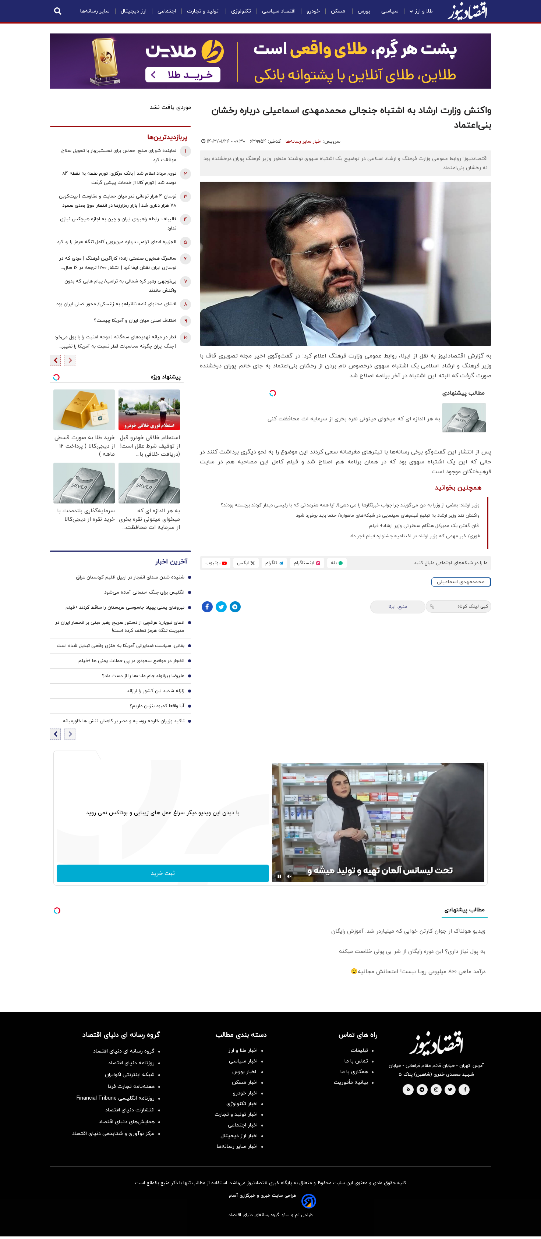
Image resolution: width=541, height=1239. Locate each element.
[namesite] (467, 11)
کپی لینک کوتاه (472, 606)
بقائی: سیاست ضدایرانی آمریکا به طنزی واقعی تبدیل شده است (120, 645)
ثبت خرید (163, 873)
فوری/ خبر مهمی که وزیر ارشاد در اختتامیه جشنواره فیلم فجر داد (415, 536)
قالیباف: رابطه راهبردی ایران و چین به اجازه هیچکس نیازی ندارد (118, 224)
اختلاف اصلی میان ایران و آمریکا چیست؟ (135, 320)
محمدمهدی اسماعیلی (461, 581)
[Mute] (289, 876)
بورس (364, 11)
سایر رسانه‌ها (95, 11)
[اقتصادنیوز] (436, 1043)
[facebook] (465, 1090)
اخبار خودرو (245, 1093)
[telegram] (422, 1090)
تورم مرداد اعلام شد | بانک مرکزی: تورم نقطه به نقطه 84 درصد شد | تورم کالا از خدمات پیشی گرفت (119, 178)
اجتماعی (167, 11)
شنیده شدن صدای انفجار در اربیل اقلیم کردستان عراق (130, 577)
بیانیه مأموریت (351, 1082)
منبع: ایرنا (398, 607)
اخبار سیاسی (243, 1061)
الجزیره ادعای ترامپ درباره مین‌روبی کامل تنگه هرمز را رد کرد (116, 242)
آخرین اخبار (171, 561)
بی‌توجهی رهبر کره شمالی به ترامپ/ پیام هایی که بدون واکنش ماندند (120, 286)
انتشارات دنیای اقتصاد (130, 1110)
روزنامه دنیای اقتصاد (131, 1063)
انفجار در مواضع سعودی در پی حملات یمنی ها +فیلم (131, 661)
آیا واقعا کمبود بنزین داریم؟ (157, 706)
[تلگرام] (235, 606)
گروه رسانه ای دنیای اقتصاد (124, 1051)
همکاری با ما (354, 1071)
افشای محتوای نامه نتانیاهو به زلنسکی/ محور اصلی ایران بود (116, 304)
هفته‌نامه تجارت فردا (131, 1086)
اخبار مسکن (245, 1082)
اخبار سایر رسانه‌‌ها (237, 1146)
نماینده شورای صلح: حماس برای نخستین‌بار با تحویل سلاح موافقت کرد (118, 155)
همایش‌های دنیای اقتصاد (127, 1121)
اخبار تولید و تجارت (236, 1114)
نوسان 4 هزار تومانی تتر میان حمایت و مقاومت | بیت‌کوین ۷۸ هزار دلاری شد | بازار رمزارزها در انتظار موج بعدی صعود (117, 201)
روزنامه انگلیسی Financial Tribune (116, 1098)
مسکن (339, 11)
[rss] (408, 1090)
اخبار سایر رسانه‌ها (304, 141)
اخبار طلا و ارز (243, 1050)
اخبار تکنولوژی (242, 1103)
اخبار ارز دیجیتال (239, 1135)
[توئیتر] (221, 606)
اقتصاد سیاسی (279, 11)
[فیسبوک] (207, 606)
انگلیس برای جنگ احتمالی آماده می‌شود (144, 592)
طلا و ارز (423, 11)
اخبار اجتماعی (243, 1125)
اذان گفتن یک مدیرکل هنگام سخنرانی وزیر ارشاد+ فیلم (424, 526)
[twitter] (450, 1090)
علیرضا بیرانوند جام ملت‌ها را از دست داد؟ (143, 676)
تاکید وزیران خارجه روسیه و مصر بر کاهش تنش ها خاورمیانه (123, 721)
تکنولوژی (241, 11)
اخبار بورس (245, 1071)
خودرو (313, 11)
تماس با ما (356, 1061)
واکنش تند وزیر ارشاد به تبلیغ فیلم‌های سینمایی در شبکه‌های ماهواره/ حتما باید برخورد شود (388, 515)
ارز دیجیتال (133, 11)
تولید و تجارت (203, 11)
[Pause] (279, 876)
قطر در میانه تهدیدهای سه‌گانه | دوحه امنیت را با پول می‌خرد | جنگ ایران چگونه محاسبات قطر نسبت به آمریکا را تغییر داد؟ (115, 342)
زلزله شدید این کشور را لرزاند (155, 691)
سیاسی (390, 11)
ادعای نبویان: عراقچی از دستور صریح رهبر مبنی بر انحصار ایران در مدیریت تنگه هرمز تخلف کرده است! (119, 626)
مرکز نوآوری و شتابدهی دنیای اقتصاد (113, 1133)
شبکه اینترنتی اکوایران (130, 1074)
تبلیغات (359, 1050)
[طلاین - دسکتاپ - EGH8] (270, 61)
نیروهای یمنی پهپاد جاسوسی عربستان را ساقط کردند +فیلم (125, 607)
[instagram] (436, 1090)
